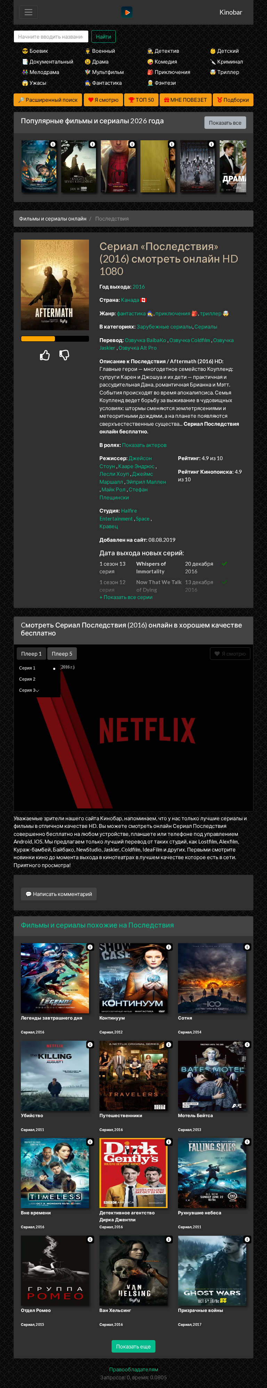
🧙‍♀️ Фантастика (103, 83)
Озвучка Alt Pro (138, 347)
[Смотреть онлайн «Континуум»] (133, 977)
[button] (126, 597)
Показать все (225, 122)
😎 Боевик (35, 51)
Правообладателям (133, 1369)
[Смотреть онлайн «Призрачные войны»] (212, 1270)
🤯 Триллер (224, 72)
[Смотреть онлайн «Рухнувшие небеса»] (212, 1172)
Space (142, 518)
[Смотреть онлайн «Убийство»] (55, 1075)
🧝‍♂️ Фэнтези (161, 83)
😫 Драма (96, 61)
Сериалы (205, 326)
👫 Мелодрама (40, 72)
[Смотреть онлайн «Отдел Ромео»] (55, 1270)
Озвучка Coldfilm (190, 340)
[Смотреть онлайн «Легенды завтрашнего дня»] (55, 977)
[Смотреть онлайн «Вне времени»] (55, 1172)
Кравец (108, 526)
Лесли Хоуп (114, 474)
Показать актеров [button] (144, 445)
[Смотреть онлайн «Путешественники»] (133, 1075)
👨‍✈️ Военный (99, 51)
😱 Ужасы (34, 83)
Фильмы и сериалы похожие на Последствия (97, 925)
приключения (172, 313)
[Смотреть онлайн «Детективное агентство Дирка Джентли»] (133, 1172)
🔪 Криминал (226, 61)
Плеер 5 (62, 653)
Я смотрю (233, 653)
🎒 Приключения (168, 72)
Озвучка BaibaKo (146, 340)
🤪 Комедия (162, 61)
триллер (210, 313)
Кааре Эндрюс (136, 466)
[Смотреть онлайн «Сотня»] (212, 977)
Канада (130, 300)
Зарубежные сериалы (164, 326)
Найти (103, 36)
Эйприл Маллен (146, 482)
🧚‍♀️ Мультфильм (104, 72)
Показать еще (133, 1346)
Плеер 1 (31, 653)
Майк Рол (114, 489)
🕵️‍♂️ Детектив (163, 51)
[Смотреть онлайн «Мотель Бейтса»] (212, 1075)
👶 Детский (224, 51)
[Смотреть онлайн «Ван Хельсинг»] (133, 1270)
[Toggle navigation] (28, 12)
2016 (138, 286)
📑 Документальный (44, 61)
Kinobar (230, 12)
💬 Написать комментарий (58, 894)
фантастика (131, 313)
